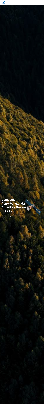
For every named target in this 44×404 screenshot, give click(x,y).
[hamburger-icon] (42, 2)
